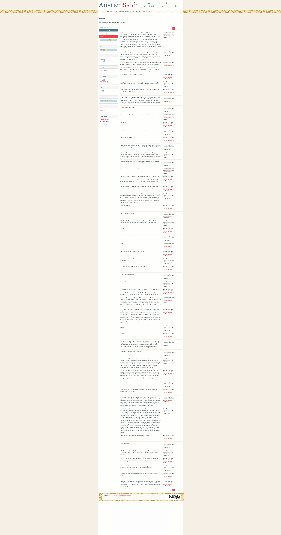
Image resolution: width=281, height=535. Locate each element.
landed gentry (103, 81)
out (100, 91)
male (101, 49)
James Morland (103, 121)
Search (145, 11)
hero (101, 59)
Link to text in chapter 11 (168, 171)
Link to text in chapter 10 (168, 35)
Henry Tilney (103, 119)
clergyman (102, 100)
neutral (101, 61)
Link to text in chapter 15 (168, 469)
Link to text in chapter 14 (168, 277)
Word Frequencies (112, 11)
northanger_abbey (104, 40)
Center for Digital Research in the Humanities (120, 495)
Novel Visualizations (125, 11)
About (150, 11)
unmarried (102, 70)
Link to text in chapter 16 (168, 476)
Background (136, 11)
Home (102, 11)
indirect (101, 110)
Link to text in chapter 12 (168, 189)
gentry (101, 80)
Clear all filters (103, 34)
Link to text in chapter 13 (168, 223)
